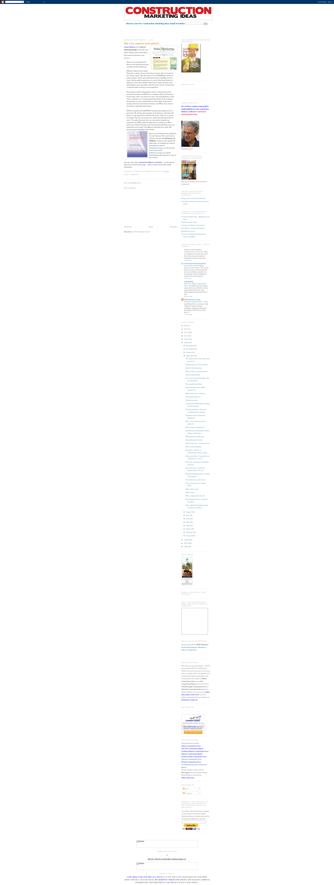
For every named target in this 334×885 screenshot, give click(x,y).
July (188, 515)
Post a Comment (129, 188)
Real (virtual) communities (195, 427)
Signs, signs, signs (192, 489)
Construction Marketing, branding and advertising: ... (198, 404)
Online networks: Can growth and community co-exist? (197, 457)
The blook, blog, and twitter (195, 480)
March (188, 529)
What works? (190, 492)
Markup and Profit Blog (193, 249)
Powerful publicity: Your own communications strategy (196, 410)
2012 (186, 332)
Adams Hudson (129, 47)
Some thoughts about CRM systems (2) (195, 388)
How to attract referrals (193, 446)
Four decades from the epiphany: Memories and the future (194, 266)
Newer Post (128, 227)
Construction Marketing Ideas (195, 263)
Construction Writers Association (193, 225)
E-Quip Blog (188, 281)
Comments (188, 793)
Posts (186, 789)
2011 (186, 336)
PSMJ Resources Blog (192, 299)
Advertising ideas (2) (193, 397)
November (190, 349)
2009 (186, 342)
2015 (186, 325)
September (190, 355)
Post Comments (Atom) (142, 231)
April (188, 525)
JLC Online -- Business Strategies (193, 228)
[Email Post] (169, 171)
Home (151, 227)
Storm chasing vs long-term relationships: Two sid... (195, 469)
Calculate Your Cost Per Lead (193, 252)
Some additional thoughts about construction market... (197, 506)
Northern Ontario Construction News (194, 751)
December (190, 345)
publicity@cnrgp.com (157, 152)
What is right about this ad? (195, 496)
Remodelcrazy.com (188, 231)
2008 (186, 540)
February (189, 532)
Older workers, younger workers (197, 371)
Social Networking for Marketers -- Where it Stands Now (194, 648)
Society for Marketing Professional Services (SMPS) (193, 235)
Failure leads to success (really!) (197, 364)
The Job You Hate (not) (194, 368)
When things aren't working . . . (196, 393)
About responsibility (193, 375)
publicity (135, 174)
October (189, 352)
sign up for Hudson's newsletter (150, 162)
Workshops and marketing (195, 436)
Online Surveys (199, 723)
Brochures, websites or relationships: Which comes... (197, 451)
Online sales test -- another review (197, 443)
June (188, 518)
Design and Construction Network (193, 198)
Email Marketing (188, 723)
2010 (186, 339)
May (188, 522)
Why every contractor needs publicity (141, 43)
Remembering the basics (194, 440)
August (189, 512)
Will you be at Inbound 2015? (193, 302)
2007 (186, 543)
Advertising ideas (192, 400)
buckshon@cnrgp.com (157, 148)
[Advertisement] (171, 31)
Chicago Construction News (191, 759)
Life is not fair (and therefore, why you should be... (197, 379)
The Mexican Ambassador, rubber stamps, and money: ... (197, 431)
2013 (186, 329)
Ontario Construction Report (192, 754)
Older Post (173, 227)
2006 (186, 546)
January (189, 535)
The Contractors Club (189, 222)
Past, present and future (194, 384)
